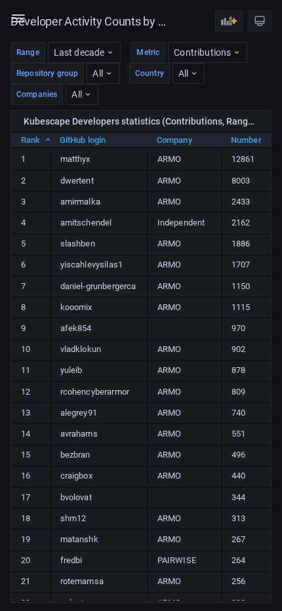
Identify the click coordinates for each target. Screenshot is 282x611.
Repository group (47, 73)
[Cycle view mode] (260, 20)
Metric (147, 52)
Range (27, 52)
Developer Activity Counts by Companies (89, 21)
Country (149, 73)
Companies (36, 94)
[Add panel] (229, 20)
